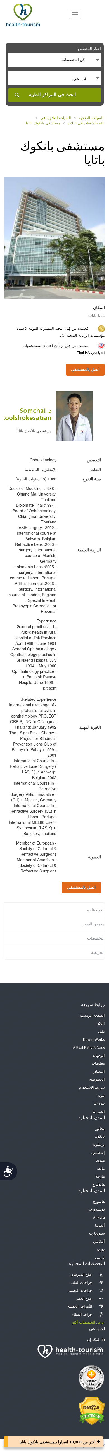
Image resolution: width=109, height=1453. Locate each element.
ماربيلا (100, 1176)
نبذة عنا (99, 1103)
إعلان (100, 1023)
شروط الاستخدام (92, 1087)
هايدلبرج (98, 1185)
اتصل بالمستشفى (85, 369)
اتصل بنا (99, 1112)
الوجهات (98, 1056)
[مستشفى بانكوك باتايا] (54, 237)
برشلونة (99, 1145)
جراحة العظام (82, 1315)
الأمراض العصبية (80, 1306)
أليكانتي (99, 1242)
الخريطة (98, 952)
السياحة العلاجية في (56, 118)
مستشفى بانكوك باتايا (43, 123)
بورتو (101, 1249)
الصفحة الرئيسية (92, 1016)
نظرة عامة (96, 909)
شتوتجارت (97, 1233)
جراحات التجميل (80, 1290)
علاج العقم (84, 1299)
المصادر (99, 1072)
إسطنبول (98, 1153)
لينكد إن (93, 1340)
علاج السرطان (81, 1275)
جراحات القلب (81, 1283)
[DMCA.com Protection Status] (92, 1410)
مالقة (101, 1169)
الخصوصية (97, 1079)
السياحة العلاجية (91, 118)
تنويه (101, 1096)
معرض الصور (94, 924)
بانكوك (99, 1136)
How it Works (94, 1040)
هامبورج (99, 1202)
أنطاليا (100, 1226)
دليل (101, 1032)
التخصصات (96, 938)
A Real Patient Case (89, 1047)
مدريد (100, 1160)
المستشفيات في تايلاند (85, 123)
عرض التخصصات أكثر (88, 1322)
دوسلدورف (96, 1209)
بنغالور (100, 1129)
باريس (100, 1257)
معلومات (98, 1063)
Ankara (99, 1218)
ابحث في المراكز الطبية (52, 94)
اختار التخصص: (89, 48)
